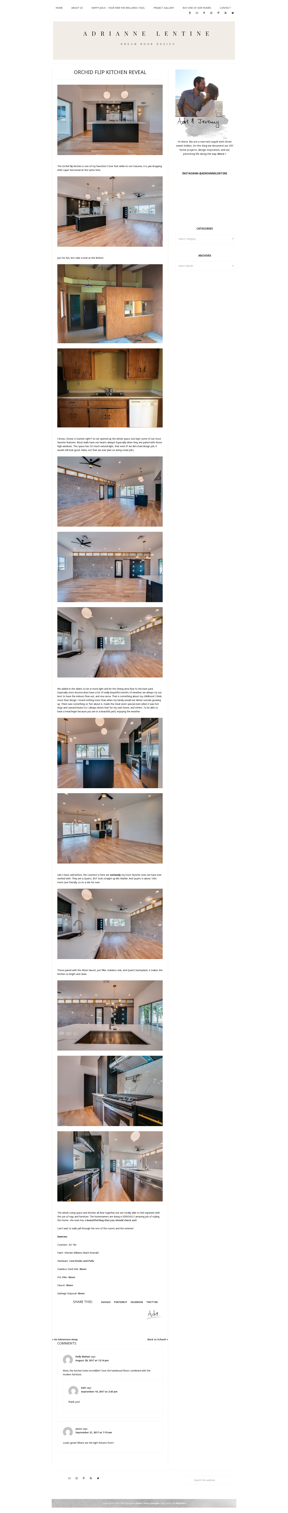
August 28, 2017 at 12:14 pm (92, 1360)
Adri (83, 1387)
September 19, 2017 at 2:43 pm (99, 1391)
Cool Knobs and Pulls (81, 1260)
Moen (83, 1269)
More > (222, 153)
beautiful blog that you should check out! (112, 1220)
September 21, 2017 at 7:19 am (94, 1432)
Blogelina (181, 1503)
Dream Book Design (144, 40)
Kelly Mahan (83, 1356)
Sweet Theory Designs (148, 1503)
